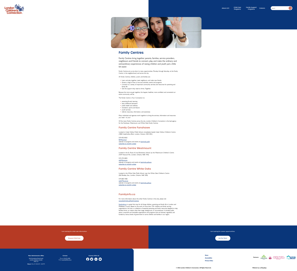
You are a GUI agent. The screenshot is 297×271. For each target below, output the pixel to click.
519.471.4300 (66, 258)
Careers (262, 8)
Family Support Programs (251, 8)
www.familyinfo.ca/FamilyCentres (129, 201)
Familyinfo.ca (122, 204)
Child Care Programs (237, 8)
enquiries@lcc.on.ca (66, 260)
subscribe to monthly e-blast (127, 144)
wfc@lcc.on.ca (123, 160)
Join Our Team (222, 238)
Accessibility (208, 258)
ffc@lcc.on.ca (123, 140)
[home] (14, 13)
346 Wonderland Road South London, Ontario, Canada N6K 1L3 (36, 260)
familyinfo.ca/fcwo (146, 183)
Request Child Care (74, 238)
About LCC (225, 8)
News (206, 255)
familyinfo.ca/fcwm (146, 162)
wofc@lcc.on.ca (123, 181)
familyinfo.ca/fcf (145, 142)
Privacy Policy (209, 260)
